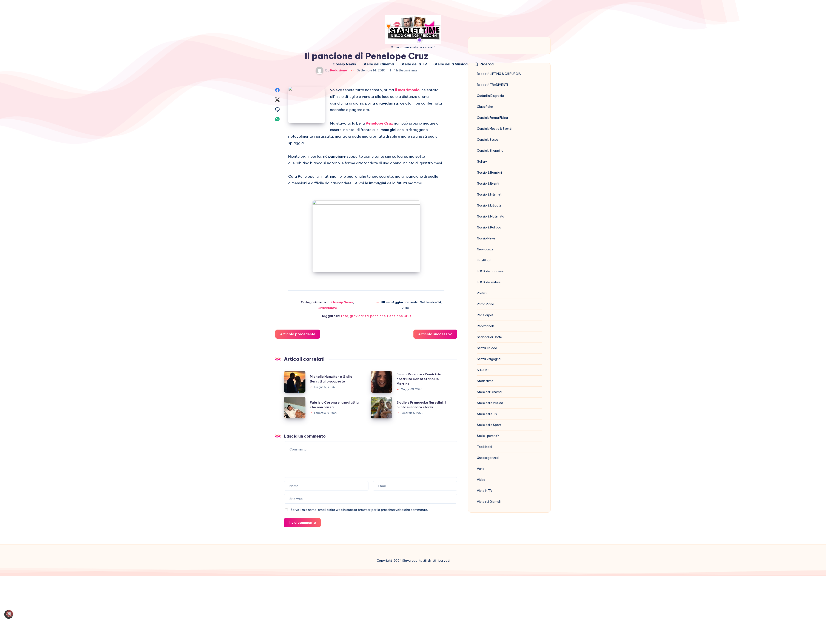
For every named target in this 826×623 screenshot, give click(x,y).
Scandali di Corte (489, 337)
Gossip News (344, 64)
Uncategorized (488, 458)
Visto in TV (484, 491)
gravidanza (359, 316)
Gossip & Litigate (489, 205)
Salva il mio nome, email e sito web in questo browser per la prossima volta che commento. (359, 510)
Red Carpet (485, 315)
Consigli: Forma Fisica (492, 118)
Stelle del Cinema (378, 64)
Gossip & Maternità (490, 216)
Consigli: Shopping (490, 151)
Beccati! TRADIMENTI (492, 85)
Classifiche (485, 107)
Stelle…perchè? (488, 436)
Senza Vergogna (489, 359)
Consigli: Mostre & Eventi (494, 129)
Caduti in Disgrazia (490, 96)
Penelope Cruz (399, 316)
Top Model (484, 447)
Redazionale (486, 326)
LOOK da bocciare (490, 271)
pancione (378, 316)
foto (344, 316)
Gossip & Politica (489, 227)
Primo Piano (485, 304)
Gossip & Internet (489, 194)
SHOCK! (483, 370)
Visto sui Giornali (489, 502)
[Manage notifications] (9, 613)
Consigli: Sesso (487, 140)
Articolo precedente (297, 334)
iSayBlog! (483, 260)
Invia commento (302, 522)
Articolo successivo (435, 334)
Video (481, 480)
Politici (482, 293)
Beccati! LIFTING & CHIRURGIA (499, 74)
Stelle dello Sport (489, 425)
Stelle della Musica (450, 64)
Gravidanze (327, 308)
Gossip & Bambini (489, 172)
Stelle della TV (414, 64)
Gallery (482, 161)
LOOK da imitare (489, 282)
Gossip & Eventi (488, 183)
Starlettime (485, 381)
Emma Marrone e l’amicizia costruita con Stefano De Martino (418, 379)
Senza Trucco (487, 348)
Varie (480, 469)
